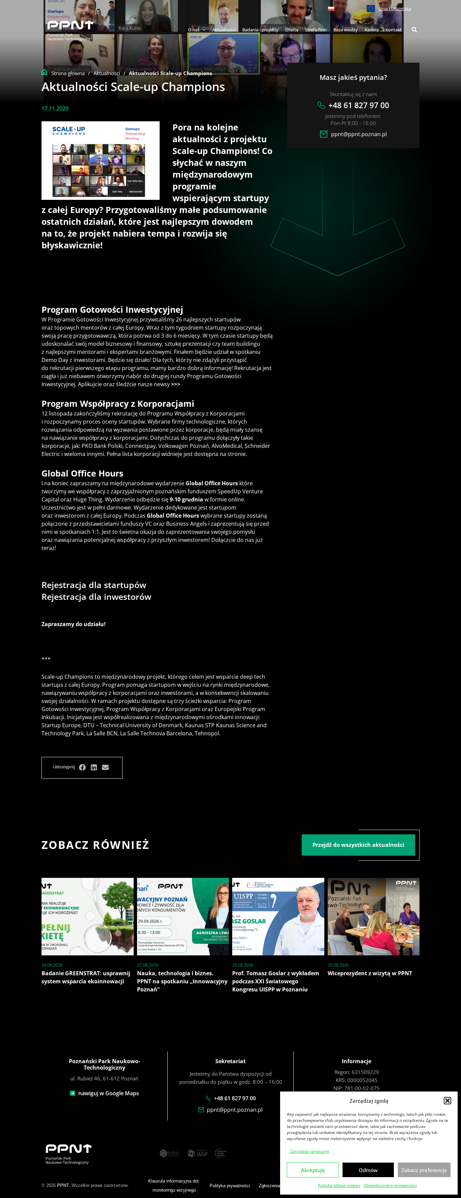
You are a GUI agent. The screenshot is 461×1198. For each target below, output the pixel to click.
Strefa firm (316, 30)
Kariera (371, 30)
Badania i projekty (260, 30)
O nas (193, 30)
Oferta (291, 30)
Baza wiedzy (345, 30)
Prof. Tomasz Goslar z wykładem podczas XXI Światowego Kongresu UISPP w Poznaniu (275, 981)
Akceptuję (313, 1170)
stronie (236, 454)
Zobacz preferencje (424, 1170)
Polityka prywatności (230, 1185)
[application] (202, 30)
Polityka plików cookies (339, 1185)
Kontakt (393, 30)
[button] (447, 1100)
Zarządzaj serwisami (309, 1151)
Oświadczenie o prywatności (390, 1185)
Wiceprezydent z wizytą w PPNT (370, 973)
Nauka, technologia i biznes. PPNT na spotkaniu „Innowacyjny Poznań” (182, 981)
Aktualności (224, 30)
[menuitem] (331, 8)
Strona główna (68, 73)
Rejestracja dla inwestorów (96, 596)
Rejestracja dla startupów (94, 584)
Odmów (368, 1170)
